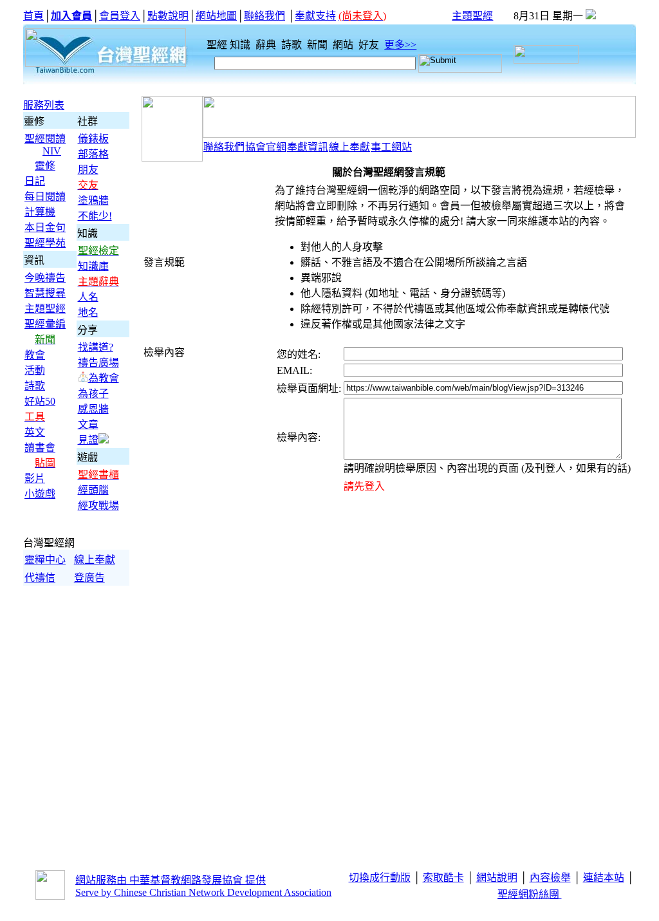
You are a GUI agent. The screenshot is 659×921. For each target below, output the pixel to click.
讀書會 (39, 447)
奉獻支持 (315, 15)
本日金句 (45, 227)
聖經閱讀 (45, 138)
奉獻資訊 (307, 147)
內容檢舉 (550, 877)
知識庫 (93, 266)
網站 (344, 44)
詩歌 (292, 44)
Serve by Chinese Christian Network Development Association (203, 892)
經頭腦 (93, 490)
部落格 (93, 154)
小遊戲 (39, 493)
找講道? (95, 347)
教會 (34, 354)
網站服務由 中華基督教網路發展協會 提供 (170, 880)
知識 (241, 44)
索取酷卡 (443, 877)
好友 (370, 44)
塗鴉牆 (93, 200)
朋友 (88, 169)
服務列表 (43, 105)
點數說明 (168, 15)
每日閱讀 (45, 196)
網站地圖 (216, 15)
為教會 (103, 378)
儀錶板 (93, 138)
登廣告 (89, 577)
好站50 (39, 401)
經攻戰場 (98, 505)
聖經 (213, 44)
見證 (88, 439)
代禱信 (39, 577)
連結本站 (603, 877)
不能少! (95, 215)
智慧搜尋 (45, 293)
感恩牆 (93, 409)
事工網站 (391, 147)
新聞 (318, 44)
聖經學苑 (45, 242)
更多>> (400, 44)
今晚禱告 (45, 277)
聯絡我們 (264, 15)
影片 (34, 478)
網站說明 (496, 877)
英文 (34, 432)
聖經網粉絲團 (529, 894)
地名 (88, 312)
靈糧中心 (45, 559)
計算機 (39, 212)
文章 (88, 424)
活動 (34, 370)
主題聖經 (472, 15)
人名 (88, 297)
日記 (34, 181)
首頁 (33, 15)
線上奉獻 (94, 559)
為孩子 (93, 393)
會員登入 (119, 15)
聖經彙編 (45, 324)
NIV (51, 150)
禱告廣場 (98, 362)
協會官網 (265, 147)
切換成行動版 (380, 877)
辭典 (267, 44)
